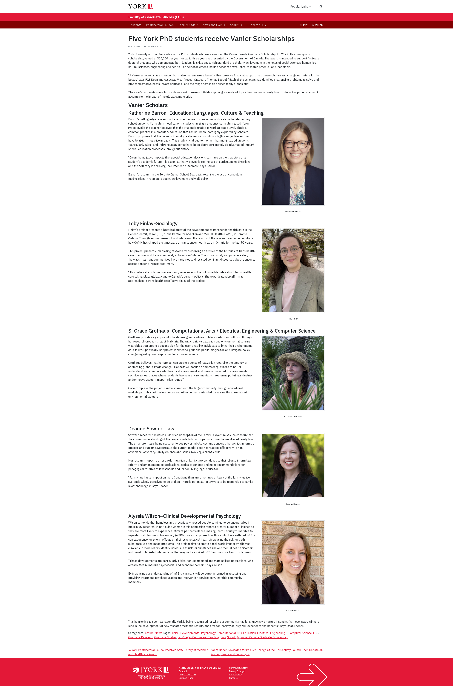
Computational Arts (229, 633)
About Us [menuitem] (236, 25)
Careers (233, 677)
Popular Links (299, 6)
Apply (304, 25)
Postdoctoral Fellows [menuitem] (160, 25)
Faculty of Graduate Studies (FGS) (156, 17)
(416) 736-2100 (187, 674)
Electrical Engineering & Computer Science (284, 633)
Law (223, 637)
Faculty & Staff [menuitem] (188, 25)
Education (249, 633)
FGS (315, 633)
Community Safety (238, 667)
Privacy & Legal (237, 671)
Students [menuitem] (135, 25)
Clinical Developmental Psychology (193, 633)
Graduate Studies (165, 637)
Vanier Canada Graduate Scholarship (264, 637)
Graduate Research (140, 637)
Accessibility (235, 674)
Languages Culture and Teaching (199, 637)
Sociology (233, 637)
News (158, 633)
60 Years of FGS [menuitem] (257, 25)
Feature (149, 633)
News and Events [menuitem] (214, 25)
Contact (318, 25)
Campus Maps (186, 677)
